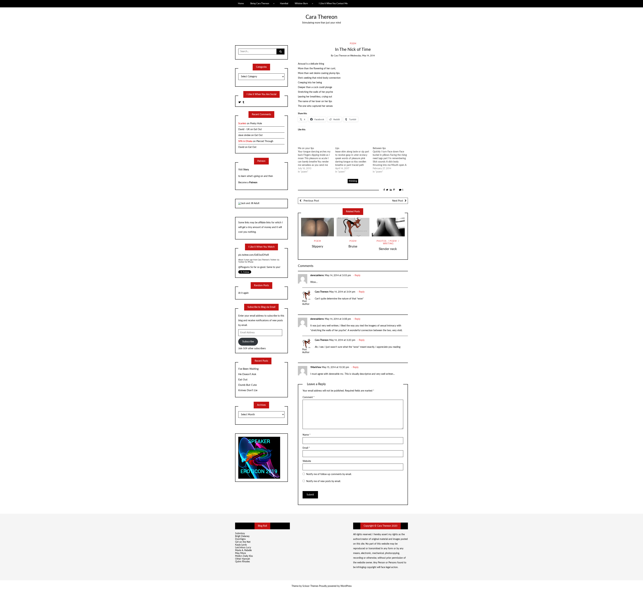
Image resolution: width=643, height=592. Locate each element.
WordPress (346, 586)
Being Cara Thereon (259, 3)
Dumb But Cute (247, 385)
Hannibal (284, 3)
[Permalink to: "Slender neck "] (388, 227)
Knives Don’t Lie (247, 390)
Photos (381, 241)
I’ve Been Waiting (248, 369)
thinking (353, 181)
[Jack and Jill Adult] (248, 203)
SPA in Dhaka (245, 141)
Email (306, 448)
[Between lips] (391, 160)
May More (240, 553)
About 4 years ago (245, 260)
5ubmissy (240, 533)
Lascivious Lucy (243, 547)
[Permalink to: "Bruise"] (353, 227)
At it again (243, 293)
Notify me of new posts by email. (323, 481)
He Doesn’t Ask (247, 374)
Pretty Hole (256, 123)
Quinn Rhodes (242, 561)
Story (246, 169)
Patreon (253, 182)
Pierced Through (264, 141)
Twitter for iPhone (245, 263)
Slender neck (388, 249)
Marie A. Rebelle (243, 550)
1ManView (315, 367)
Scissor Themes (310, 586)
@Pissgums (244, 256)
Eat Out (258, 129)
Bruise (352, 246)
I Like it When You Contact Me (333, 3)
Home (241, 3)
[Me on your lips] (316, 160)
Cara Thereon (321, 17)
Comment (308, 397)
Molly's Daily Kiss (244, 556)
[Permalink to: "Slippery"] (317, 227)
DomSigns (240, 539)
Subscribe (248, 341)
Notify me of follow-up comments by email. (328, 474)
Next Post (397, 201)
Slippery (317, 246)
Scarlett (242, 123)
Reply (357, 275)
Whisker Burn (301, 3)
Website (307, 461)
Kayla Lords (241, 545)
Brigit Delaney (242, 536)
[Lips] (354, 160)
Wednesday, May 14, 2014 (362, 56)
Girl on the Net (243, 542)
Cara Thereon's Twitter (267, 260)
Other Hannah (242, 559)
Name (306, 435)
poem (353, 44)
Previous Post (311, 201)
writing (388, 244)
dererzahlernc (317, 275)
